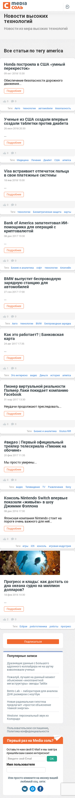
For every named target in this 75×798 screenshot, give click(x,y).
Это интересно (19, 375)
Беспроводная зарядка (57, 323)
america (66, 160)
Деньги (44, 375)
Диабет (47, 160)
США (57, 160)
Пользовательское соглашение (27, 728)
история (55, 375)
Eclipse (23, 626)
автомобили (45, 108)
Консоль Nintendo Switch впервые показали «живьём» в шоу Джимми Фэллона (36, 502)
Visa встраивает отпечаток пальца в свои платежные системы (36, 173)
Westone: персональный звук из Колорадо (28, 717)
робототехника (38, 626)
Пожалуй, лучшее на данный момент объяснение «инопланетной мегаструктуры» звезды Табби (31, 680)
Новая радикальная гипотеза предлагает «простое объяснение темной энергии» (29, 705)
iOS (32, 546)
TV (43, 486)
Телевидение (32, 486)
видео (33, 375)
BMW (39, 323)
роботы (54, 626)
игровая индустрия (60, 546)
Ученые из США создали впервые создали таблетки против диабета (36, 121)
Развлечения (55, 486)
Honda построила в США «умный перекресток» (34, 66)
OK (52, 758)
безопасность (63, 108)
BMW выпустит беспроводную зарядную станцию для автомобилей (32, 282)
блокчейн (65, 267)
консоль (41, 546)
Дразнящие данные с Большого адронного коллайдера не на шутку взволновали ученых (30, 666)
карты (67, 211)
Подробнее (14, 91)
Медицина (23, 160)
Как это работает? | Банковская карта (34, 336)
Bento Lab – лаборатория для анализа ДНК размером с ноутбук (32, 692)
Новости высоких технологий (26, 18)
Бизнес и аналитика (22, 267)
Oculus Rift (65, 431)
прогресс (66, 626)
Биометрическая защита (47, 211)
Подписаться (33, 641)
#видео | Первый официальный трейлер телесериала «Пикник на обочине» (35, 446)
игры (25, 546)
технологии (29, 108)
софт (39, 267)
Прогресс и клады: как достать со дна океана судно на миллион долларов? (36, 585)
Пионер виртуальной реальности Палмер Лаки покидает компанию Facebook (36, 390)
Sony (68, 486)
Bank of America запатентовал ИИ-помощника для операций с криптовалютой (36, 227)
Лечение (36, 160)
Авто (17, 108)
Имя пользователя (21, 764)
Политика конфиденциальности (28, 731)
